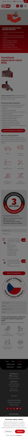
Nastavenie (9, 431)
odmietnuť (19, 435)
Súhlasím (19, 431)
